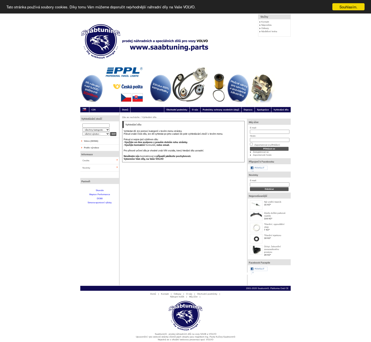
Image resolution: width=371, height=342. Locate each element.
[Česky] (84, 109)
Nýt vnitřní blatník (272, 202)
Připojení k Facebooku (261, 161)
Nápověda (266, 25)
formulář (150, 145)
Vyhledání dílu (281, 109)
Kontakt (265, 22)
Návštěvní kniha (269, 31)
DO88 (100, 198)
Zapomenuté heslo (262, 155)
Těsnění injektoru (272, 235)
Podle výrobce (91, 147)
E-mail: (253, 128)
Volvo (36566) (91, 141)
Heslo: (253, 136)
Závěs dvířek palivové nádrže (275, 214)
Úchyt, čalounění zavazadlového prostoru (272, 249)
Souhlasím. (348, 6)
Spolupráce (263, 109)
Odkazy (265, 28)
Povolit (259, 168)
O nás (195, 109)
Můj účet (253, 122)
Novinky (86, 168)
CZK (93, 109)
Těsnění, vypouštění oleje (274, 225)
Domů (125, 109)
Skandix (100, 190)
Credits (85, 160)
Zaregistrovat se (261, 152)
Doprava (248, 109)
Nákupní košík (177, 296)
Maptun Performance (99, 194)
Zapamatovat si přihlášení (267, 145)
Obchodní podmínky (176, 109)
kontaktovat (147, 156)
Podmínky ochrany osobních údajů (221, 109)
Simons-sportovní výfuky (100, 202)
